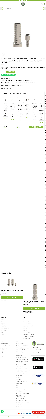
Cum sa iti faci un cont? (6, 345)
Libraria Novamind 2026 (21, 364)
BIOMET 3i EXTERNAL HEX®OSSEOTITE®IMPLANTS (28, 312)
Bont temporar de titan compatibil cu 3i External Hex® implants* (33, 302)
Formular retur (27, 321)
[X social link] (6, 88)
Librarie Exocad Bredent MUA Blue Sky (20, 396)
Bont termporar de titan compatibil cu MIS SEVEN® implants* (12, 291)
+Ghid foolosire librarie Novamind (23, 371)
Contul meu (3, 349)
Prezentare (3, 321)
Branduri (25, 330)
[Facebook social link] (4, 88)
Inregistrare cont (4, 347)
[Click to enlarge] (3, 54)
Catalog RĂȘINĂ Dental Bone (22, 373)
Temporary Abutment (22, 82)
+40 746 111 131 (35, 347)
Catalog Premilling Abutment (22, 349)
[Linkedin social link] (9, 88)
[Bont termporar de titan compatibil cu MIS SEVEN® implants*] (12, 282)
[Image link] (37, 343)
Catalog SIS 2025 (19, 377)
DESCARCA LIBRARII (20, 343)
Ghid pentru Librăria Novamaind (22, 359)
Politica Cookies (27, 338)
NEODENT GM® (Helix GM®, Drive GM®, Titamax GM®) (11, 85)
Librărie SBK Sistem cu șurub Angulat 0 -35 (22, 362)
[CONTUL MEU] (42, 4)
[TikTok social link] (38, 352)
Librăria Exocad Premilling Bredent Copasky (21, 390)
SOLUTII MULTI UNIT (11, 58)
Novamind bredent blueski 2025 (22, 393)
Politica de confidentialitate (29, 334)
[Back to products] (43, 58)
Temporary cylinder (32, 82)
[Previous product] (41, 58)
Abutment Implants (21, 411)
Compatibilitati (27, 332)
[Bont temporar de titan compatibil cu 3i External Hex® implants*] (34, 287)
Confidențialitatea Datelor (29, 336)
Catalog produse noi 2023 (21, 381)
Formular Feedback (5, 343)
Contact (2, 334)
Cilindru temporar (8, 82)
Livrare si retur (26, 328)
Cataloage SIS (19, 379)
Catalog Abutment (20, 383)
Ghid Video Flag (19, 352)
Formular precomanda (28, 326)
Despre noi (3, 324)
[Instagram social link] (33, 352)
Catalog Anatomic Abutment (22, 345)
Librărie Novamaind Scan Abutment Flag (21, 354)
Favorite (2, 354)
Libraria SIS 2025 (19, 367)
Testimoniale (3, 330)
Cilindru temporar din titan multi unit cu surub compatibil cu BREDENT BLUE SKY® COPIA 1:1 (41, 109)
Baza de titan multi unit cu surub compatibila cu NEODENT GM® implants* (27, 109)
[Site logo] (23, 3)
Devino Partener (27, 324)
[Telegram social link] (10, 88)
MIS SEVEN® (6, 300)
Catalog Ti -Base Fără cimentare (23, 347)
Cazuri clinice (19, 406)
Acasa (2, 319)
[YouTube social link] (35, 352)
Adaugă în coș (10, 71)
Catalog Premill (19, 385)
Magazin (2, 352)
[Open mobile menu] (1, 4)
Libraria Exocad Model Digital (22, 400)
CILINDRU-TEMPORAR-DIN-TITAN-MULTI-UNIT (26, 58)
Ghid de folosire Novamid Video (22, 369)
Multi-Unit (15, 82)
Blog (2, 332)
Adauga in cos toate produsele (36, 127)
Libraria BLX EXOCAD (20, 398)
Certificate (18, 388)
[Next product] (44, 58)
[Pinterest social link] (7, 88)
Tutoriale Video (27, 319)
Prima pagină (3, 58)
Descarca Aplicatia (5, 328)
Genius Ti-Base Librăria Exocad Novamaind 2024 (22, 403)
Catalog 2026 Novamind (21, 357)
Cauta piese (3, 326)
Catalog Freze (19, 375)
